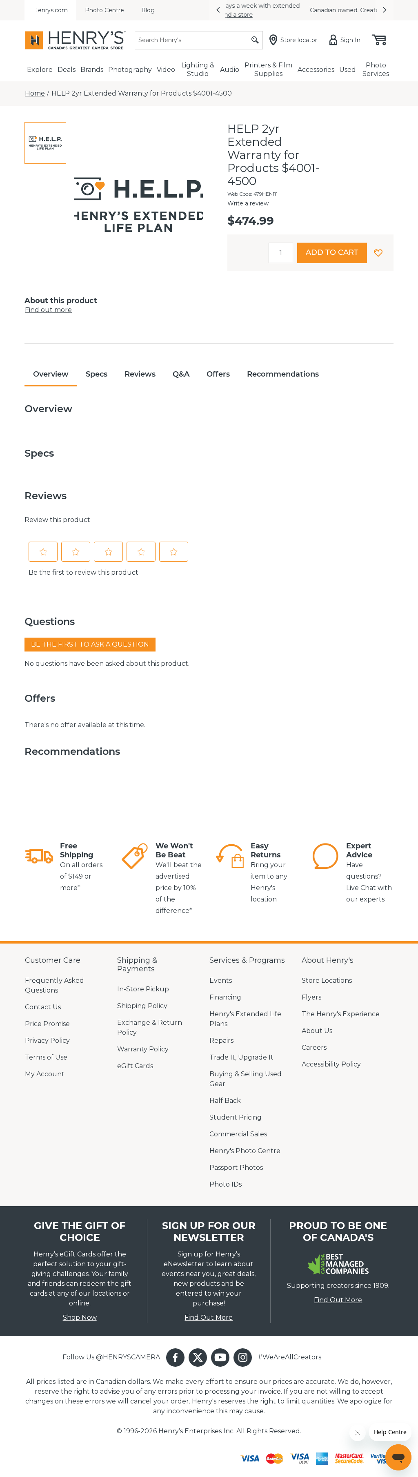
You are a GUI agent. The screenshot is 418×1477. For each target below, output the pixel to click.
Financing (225, 997)
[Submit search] (255, 40)
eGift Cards (135, 1066)
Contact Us (43, 1007)
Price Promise (47, 1024)
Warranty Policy (143, 1049)
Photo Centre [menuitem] (104, 10)
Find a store (312, 14)
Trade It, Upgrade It (241, 1057)
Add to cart (332, 252)
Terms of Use (46, 1057)
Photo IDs (225, 1184)
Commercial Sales (238, 1134)
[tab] (45, 143)
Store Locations (327, 980)
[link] (39, 867)
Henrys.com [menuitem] (50, 10)
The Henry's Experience (341, 1014)
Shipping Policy (142, 1006)
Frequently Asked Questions (54, 985)
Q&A (181, 374)
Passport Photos (236, 1167)
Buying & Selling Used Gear (245, 1079)
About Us (317, 1031)
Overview (51, 374)
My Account (44, 1074)
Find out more (48, 310)
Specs (96, 374)
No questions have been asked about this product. (106, 663)
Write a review (248, 203)
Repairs (221, 1040)
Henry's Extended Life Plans (245, 1019)
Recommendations (283, 374)
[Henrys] (75, 40)
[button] (218, 10)
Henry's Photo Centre (244, 1151)
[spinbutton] (281, 253)
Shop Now (80, 1317)
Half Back (225, 1100)
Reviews (140, 374)
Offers (218, 374)
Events (220, 980)
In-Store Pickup (143, 989)
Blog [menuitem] (148, 10)
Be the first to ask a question (90, 644)
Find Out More (209, 1317)
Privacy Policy (47, 1040)
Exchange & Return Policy (149, 1027)
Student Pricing (235, 1117)
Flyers (311, 997)
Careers (314, 1047)
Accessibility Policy (331, 1064)
